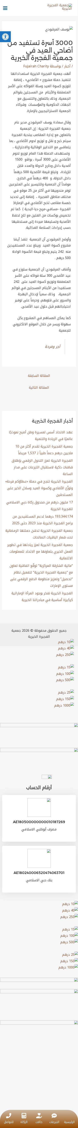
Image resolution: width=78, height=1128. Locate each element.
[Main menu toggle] (5, 8)
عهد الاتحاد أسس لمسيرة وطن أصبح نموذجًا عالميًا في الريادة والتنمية (41, 435)
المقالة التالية (39, 387)
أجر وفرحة (52, 346)
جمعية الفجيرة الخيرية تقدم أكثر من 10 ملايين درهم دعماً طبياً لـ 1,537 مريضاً (44, 449)
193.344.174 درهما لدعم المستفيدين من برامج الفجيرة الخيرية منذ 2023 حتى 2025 (42, 519)
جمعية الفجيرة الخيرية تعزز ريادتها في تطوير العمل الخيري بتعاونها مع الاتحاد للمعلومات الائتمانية (40, 551)
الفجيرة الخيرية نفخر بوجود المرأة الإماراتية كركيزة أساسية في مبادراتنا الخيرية (42, 596)
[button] (5, 36)
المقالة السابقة (39, 375)
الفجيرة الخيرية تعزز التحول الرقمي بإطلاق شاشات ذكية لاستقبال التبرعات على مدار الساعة (42, 467)
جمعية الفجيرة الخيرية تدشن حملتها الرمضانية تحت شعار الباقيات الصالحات (39, 534)
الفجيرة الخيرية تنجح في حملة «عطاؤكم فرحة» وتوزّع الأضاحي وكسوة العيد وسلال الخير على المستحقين (39, 488)
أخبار (67, 66)
